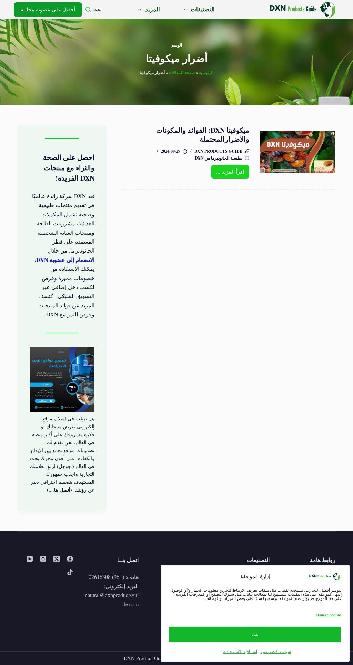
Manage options (328, 614)
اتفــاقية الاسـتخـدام (240, 651)
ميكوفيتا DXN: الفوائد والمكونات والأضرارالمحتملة (202, 134)
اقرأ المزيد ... (227, 173)
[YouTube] (30, 559)
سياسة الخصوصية (276, 651)
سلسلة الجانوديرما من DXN (218, 158)
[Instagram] (43, 559)
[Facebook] (70, 559)
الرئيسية (206, 72)
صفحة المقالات (182, 72)
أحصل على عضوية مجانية (48, 9)
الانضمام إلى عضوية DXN (65, 260)
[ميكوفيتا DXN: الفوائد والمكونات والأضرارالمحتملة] (297, 152)
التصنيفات (203, 9)
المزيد (152, 9)
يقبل (255, 634)
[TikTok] (70, 572)
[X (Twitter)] (56, 559)
